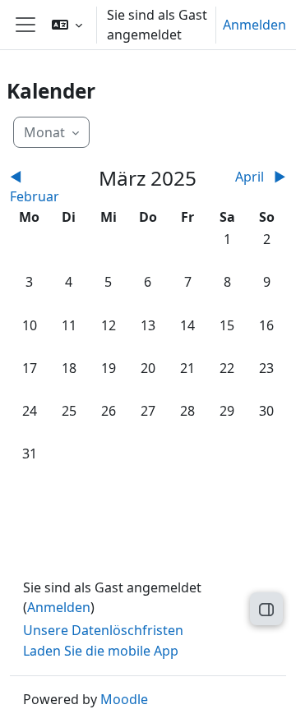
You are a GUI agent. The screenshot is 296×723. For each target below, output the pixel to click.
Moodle (124, 699)
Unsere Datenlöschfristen (103, 630)
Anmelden (254, 25)
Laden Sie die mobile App (100, 651)
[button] (67, 24)
